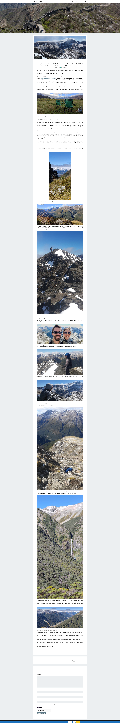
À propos (81, 1)
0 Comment (63, 67)
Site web (38, 699)
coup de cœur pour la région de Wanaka (48, 78)
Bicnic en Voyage (38, 1)
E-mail (38, 694)
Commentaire (39, 674)
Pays (77, 1)
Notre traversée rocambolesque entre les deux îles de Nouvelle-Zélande (73, 660)
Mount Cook (62, 135)
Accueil (73, 1)
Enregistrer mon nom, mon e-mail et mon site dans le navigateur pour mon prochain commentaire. (55, 704)
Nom (38, 690)
